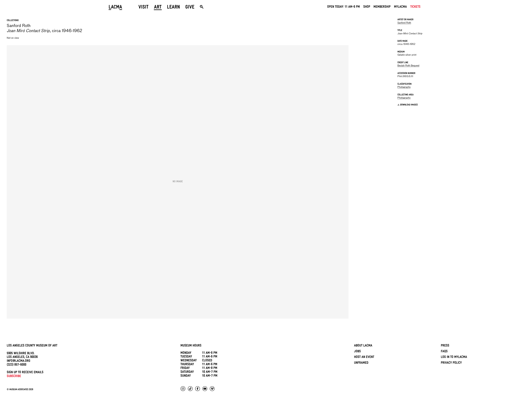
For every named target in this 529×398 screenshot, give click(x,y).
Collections (13, 20)
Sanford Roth (404, 23)
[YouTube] (204, 388)
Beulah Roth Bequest (408, 66)
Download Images (409, 105)
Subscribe (14, 376)
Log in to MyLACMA (454, 357)
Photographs (404, 87)
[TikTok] (190, 388)
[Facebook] (197, 388)
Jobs (357, 352)
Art (158, 7)
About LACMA (363, 346)
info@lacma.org (18, 361)
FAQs (444, 352)
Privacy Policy (451, 363)
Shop (366, 7)
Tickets (415, 7)
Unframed (361, 363)
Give (189, 7)
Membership (382, 7)
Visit (143, 7)
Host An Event (364, 357)
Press (445, 346)
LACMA (115, 7)
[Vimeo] (212, 388)
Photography (404, 98)
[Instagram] (182, 388)
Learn (173, 7)
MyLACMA (400, 7)
